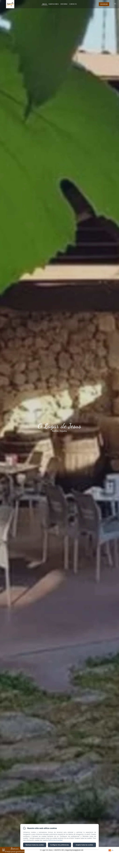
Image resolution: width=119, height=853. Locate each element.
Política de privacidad (55, 840)
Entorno (63, 4)
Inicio (44, 4)
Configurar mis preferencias (59, 845)
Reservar (104, 4)
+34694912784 (59, 850)
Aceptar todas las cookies (84, 845)
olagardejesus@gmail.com (74, 850)
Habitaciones (54, 4)
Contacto (73, 4)
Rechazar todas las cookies (35, 845)
